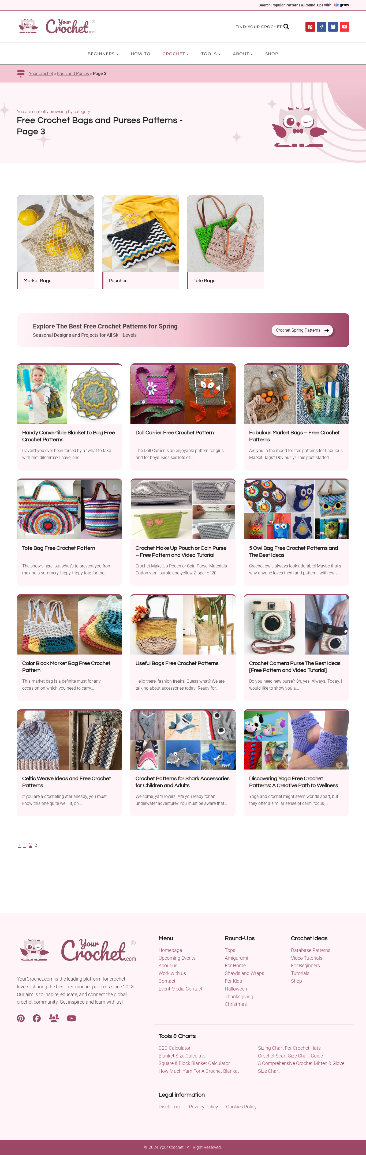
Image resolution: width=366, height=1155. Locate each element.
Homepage (170, 950)
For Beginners (305, 965)
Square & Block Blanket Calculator (194, 1063)
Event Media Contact (181, 989)
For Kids (233, 981)
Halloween (236, 989)
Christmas (236, 1004)
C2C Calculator (175, 1048)
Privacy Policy (203, 1106)
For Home (235, 965)
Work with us (172, 973)
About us (168, 965)
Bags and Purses (73, 73)
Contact (167, 981)
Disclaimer (170, 1106)
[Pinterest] (310, 27)
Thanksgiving (239, 996)
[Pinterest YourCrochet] (21, 1018)
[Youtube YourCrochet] (71, 1018)
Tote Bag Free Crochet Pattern (58, 548)
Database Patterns (310, 950)
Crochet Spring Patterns (298, 330)
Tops (230, 950)
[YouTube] (344, 27)
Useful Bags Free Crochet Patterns (177, 663)
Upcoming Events (177, 958)
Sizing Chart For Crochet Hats (289, 1048)
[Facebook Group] (333, 27)
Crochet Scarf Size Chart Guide (290, 1056)
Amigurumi (236, 958)
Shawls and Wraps (244, 973)
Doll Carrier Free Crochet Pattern (175, 432)
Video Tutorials (306, 958)
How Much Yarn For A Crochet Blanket (199, 1071)
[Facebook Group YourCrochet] (54, 1018)
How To (141, 53)
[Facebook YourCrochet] (37, 1018)
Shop (271, 53)
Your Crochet (41, 73)
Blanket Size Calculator (183, 1056)
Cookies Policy (241, 1106)
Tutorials (300, 973)
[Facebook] (321, 27)
